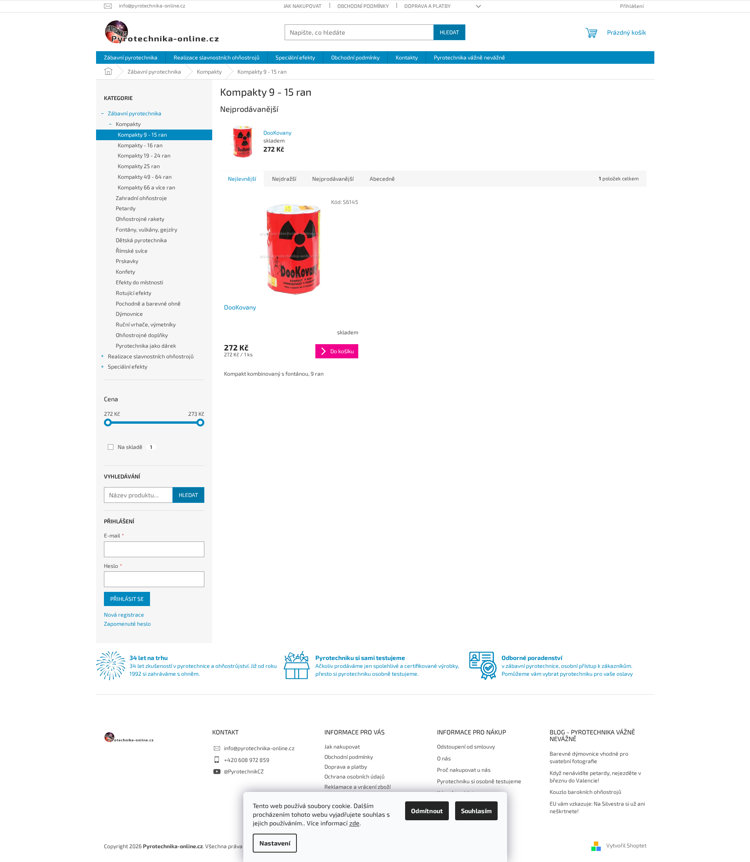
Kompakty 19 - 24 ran (144, 155)
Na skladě (135, 446)
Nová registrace (124, 614)
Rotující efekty (133, 292)
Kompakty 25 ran (139, 166)
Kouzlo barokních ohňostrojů (585, 791)
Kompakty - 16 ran (140, 145)
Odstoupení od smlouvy (466, 746)
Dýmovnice (129, 313)
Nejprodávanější (333, 178)
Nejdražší (284, 178)
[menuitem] (130, 57)
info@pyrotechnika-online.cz (259, 748)
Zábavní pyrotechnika (134, 113)
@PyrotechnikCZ (244, 771)
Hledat (449, 32)
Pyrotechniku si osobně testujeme (479, 781)
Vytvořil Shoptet (626, 845)
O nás (444, 758)
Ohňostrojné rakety (140, 218)
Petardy (125, 208)
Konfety (125, 271)
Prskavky (127, 261)
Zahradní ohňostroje (141, 198)
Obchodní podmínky (363, 6)
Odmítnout (427, 810)
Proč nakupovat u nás (464, 769)
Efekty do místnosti (139, 282)
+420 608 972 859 (246, 759)
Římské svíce (132, 250)
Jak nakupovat (302, 6)
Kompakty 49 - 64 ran (145, 176)
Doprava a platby (427, 6)
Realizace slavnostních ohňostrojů (151, 356)
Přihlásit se (127, 598)
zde (354, 823)
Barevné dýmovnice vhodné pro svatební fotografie (589, 757)
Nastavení (274, 843)
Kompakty (128, 123)
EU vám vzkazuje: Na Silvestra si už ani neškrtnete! (597, 807)
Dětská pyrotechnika (141, 240)
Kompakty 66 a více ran (146, 187)
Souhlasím (476, 810)
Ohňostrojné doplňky (142, 335)
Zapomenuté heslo (127, 623)
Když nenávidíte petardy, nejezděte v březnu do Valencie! (595, 776)
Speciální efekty (127, 366)
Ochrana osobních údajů (354, 776)
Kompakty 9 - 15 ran (142, 134)
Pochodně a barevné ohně (148, 303)
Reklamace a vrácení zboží (357, 786)
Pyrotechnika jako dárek (146, 345)
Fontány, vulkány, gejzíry (146, 229)
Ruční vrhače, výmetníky (146, 324)
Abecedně (382, 178)
